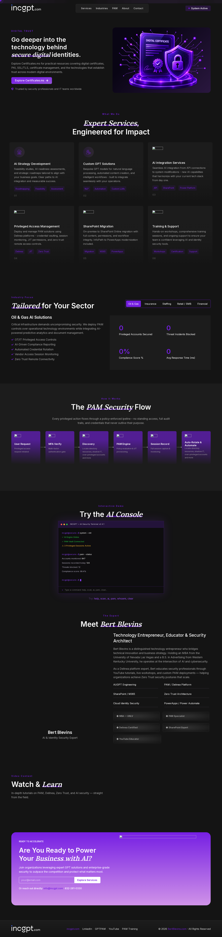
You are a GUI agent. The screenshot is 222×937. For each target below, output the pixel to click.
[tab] (133, 304)
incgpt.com (73, 928)
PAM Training (130, 928)
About (125, 8)
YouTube (114, 928)
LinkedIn (87, 928)
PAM (114, 8)
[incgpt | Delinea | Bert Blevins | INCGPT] (26, 8)
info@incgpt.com (53, 888)
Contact (138, 8)
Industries (102, 8)
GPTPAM (100, 928)
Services (86, 8)
